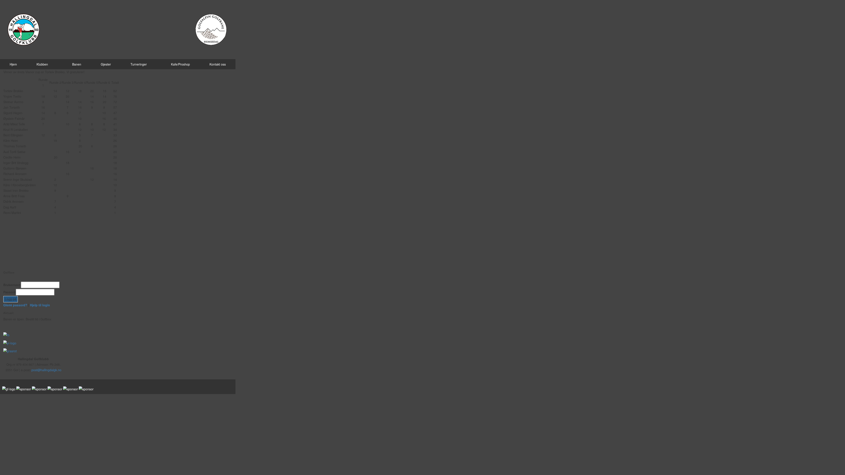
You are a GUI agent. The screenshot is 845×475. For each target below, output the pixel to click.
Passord (9, 292)
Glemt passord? (15, 305)
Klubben (42, 64)
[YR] (9, 342)
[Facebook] (6, 334)
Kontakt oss (217, 64)
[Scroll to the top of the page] (1, 397)
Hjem (13, 64)
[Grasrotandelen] (10, 351)
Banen (76, 64)
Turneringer (138, 64)
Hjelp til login (40, 305)
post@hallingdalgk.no (46, 370)
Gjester (106, 64)
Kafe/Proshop (180, 64)
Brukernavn (12, 285)
